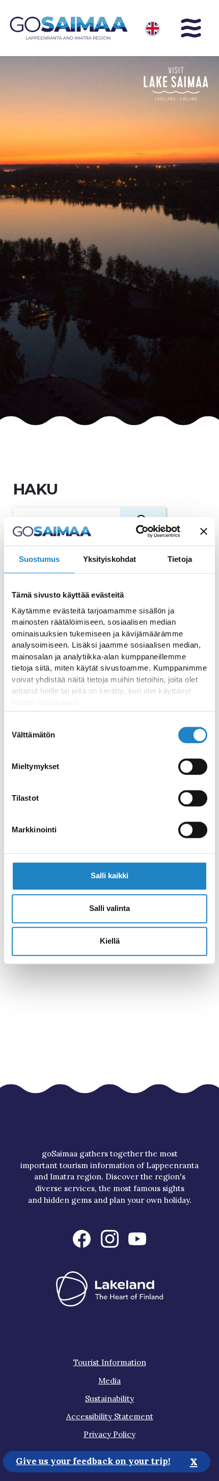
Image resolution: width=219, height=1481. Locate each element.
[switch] (192, 766)
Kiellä (110, 940)
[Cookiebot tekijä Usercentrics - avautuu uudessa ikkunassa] (137, 531)
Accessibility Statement (109, 1416)
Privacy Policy (109, 1434)
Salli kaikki (109, 875)
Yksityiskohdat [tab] (109, 559)
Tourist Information (109, 1362)
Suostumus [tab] (39, 559)
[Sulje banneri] (203, 531)
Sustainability (109, 1398)
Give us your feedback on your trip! (93, 1461)
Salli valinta (109, 908)
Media (109, 1381)
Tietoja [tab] (180, 559)
